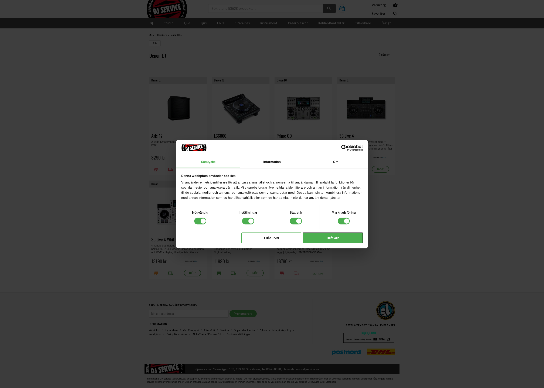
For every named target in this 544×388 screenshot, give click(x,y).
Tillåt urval (271, 238)
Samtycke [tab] (208, 162)
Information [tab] (272, 162)
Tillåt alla (332, 238)
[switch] (248, 221)
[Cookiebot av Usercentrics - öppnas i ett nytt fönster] (344, 148)
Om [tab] (335, 162)
